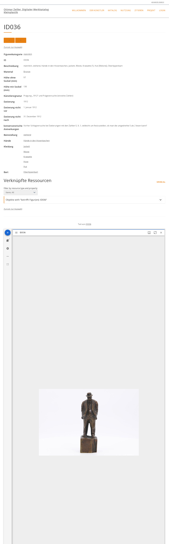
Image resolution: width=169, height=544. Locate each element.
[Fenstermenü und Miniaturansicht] (149, 233)
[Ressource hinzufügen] (8, 233)
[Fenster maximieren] (155, 233)
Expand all (161, 182)
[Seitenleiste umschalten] (16, 233)
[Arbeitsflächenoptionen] (8, 256)
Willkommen (79, 10)
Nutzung (126, 10)
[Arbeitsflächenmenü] (8, 248)
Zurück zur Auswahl (13, 47)
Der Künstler (97, 10)
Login (162, 10)
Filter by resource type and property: (21, 188)
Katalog (112, 10)
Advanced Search (157, 2)
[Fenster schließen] (161, 233)
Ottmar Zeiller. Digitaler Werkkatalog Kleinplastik (26, 11)
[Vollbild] (8, 264)
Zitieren (138, 10)
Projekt (151, 10)
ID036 (88, 224)
